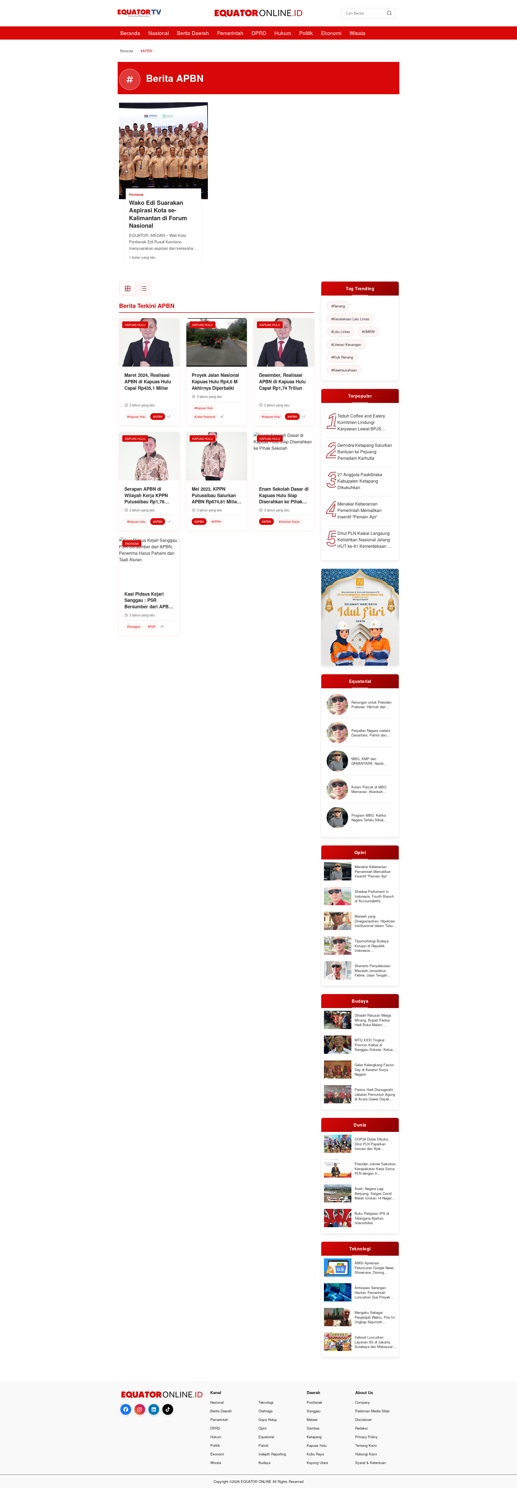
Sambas (313, 1428)
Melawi (312, 1419)
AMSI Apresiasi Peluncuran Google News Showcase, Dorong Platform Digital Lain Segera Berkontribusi (374, 1268)
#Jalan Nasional (204, 416)
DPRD (258, 32)
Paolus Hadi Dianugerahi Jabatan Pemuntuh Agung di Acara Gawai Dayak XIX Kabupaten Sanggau (375, 1094)
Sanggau (313, 1410)
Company (362, 1402)
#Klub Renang (342, 357)
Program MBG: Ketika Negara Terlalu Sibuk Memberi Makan (368, 817)
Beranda (130, 32)
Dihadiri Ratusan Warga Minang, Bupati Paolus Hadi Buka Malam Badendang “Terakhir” (373, 1020)
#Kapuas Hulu (136, 416)
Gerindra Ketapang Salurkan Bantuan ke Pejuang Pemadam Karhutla (364, 451)
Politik (306, 32)
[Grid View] (127, 288)
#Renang (338, 305)
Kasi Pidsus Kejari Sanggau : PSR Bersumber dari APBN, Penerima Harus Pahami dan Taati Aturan (148, 600)
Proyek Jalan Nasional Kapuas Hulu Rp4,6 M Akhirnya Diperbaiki (215, 381)
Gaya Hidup (267, 1419)
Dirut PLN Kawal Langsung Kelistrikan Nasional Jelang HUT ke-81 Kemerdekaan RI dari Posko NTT (364, 539)
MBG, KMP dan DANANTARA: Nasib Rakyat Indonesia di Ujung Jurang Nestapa (371, 761)
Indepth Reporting (272, 1454)
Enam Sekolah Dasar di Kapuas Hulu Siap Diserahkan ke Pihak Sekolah (284, 495)
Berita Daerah (193, 32)
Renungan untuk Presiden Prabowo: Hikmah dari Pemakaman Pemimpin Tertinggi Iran (371, 704)
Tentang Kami (366, 1445)
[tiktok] (167, 1409)
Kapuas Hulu (317, 1445)
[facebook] (125, 1409)
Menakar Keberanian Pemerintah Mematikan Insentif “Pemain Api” (359, 510)
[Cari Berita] (389, 13)
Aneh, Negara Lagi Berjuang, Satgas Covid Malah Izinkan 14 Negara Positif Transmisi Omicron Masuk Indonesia (375, 1193)
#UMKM (368, 331)
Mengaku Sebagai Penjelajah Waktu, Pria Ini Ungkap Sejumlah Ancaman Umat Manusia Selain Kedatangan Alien (375, 1317)
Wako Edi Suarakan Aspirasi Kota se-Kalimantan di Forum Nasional (158, 214)
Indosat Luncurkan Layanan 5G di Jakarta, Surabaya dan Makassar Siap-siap (374, 1342)
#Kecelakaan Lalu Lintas (350, 318)
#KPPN (216, 521)
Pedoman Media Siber (372, 1410)
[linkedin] (153, 1409)
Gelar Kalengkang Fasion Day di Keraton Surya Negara (374, 1069)
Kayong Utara (317, 1462)
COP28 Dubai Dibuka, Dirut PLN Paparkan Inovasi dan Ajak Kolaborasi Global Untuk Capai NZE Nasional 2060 (375, 1144)
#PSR (151, 626)
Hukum (282, 32)
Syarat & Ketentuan (370, 1462)
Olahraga (265, 1410)
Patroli (263, 1445)
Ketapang (314, 1436)
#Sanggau (133, 626)
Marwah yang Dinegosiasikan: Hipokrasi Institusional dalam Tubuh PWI (375, 921)
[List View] (143, 288)
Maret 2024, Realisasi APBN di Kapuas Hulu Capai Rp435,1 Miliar (147, 381)
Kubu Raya (315, 1454)
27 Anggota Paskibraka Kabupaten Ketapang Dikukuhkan (359, 480)
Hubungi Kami (366, 1454)
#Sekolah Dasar (289, 521)
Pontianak (314, 1402)
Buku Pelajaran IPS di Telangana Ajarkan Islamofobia (372, 1218)
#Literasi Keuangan (346, 344)
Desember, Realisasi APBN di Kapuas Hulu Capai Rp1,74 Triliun (282, 381)
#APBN (157, 416)
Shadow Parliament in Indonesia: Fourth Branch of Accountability (374, 896)
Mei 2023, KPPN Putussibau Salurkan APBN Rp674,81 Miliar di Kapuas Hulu (215, 495)
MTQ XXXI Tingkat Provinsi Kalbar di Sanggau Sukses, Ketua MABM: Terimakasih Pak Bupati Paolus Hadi (374, 1045)
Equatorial (266, 1436)
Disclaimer (363, 1419)
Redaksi (361, 1428)
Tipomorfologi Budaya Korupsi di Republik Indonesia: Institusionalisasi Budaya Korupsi (374, 946)
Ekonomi (331, 32)
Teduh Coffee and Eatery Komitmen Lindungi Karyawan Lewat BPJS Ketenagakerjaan (361, 422)
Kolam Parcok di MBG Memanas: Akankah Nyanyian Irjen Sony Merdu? (368, 789)
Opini (262, 1428)
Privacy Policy (366, 1436)
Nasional (158, 32)
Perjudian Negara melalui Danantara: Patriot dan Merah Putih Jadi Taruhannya (370, 733)
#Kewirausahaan (344, 370)
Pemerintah (230, 32)
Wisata (357, 32)
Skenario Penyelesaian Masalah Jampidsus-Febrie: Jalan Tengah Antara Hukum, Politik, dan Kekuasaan (372, 970)
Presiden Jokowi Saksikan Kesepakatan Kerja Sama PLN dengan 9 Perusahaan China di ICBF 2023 (375, 1168)
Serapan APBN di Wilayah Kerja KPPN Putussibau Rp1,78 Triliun (146, 495)
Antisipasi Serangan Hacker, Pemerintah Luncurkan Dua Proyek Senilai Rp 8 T (372, 1292)
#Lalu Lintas (340, 331)
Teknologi (265, 1402)
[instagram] (139, 1409)
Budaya (264, 1462)
